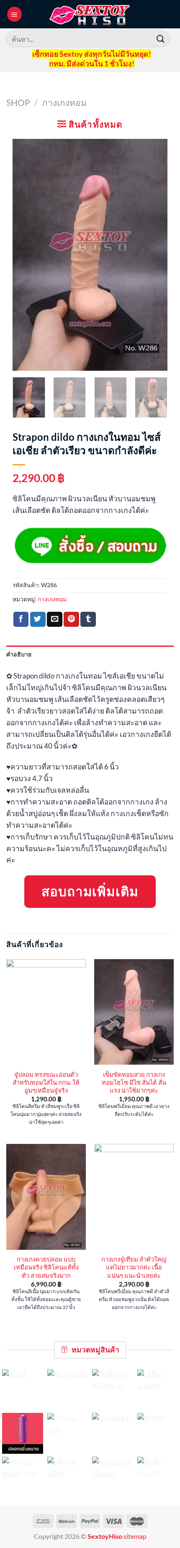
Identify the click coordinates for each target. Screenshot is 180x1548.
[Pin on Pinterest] (71, 619)
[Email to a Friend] (54, 619)
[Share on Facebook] (21, 619)
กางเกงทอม (64, 102)
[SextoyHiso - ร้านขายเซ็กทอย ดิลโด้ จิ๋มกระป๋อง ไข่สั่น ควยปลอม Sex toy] (90, 14)
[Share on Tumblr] (88, 619)
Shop (18, 102)
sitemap (135, 1536)
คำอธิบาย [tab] (19, 654)
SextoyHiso (104, 1536)
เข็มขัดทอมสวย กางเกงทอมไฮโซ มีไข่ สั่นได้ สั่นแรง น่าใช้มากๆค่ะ (134, 1082)
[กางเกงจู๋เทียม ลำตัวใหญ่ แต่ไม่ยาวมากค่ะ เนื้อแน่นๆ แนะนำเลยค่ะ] (134, 1197)
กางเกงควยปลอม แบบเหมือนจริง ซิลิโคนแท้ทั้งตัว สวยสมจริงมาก (46, 1267)
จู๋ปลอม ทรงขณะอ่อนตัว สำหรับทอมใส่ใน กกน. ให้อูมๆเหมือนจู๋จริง (46, 1082)
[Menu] (14, 14)
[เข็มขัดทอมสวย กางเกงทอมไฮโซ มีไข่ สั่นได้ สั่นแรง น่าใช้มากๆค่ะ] (134, 1012)
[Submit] (160, 38)
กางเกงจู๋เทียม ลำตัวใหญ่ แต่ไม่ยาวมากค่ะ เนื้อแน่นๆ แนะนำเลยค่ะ (134, 1267)
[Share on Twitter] (38, 619)
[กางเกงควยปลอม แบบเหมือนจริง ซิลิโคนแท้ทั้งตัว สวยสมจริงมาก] (46, 1197)
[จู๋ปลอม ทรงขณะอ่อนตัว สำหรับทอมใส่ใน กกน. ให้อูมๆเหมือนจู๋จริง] (46, 1012)
